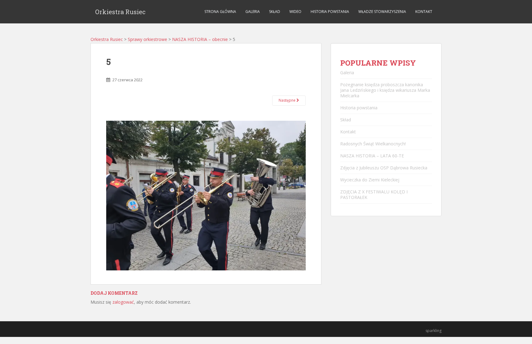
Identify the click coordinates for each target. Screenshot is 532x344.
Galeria (252, 11)
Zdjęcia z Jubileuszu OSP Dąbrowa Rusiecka (383, 168)
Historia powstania (330, 11)
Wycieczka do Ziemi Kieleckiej (369, 180)
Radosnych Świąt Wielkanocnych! (373, 144)
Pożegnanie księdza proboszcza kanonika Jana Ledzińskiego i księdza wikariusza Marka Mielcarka (385, 90)
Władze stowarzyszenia (382, 11)
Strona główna (220, 11)
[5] (206, 195)
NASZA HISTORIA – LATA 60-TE (372, 156)
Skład (274, 11)
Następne (287, 100)
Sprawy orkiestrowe (147, 39)
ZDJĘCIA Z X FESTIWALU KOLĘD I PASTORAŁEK (374, 194)
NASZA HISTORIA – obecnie (200, 39)
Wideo (295, 11)
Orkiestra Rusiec (120, 12)
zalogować (123, 302)
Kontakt (423, 11)
